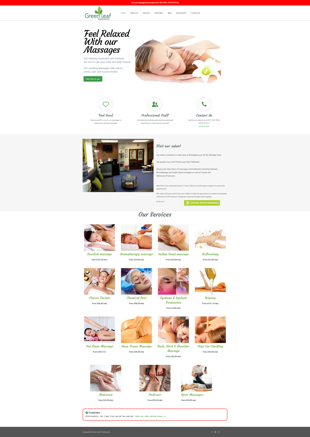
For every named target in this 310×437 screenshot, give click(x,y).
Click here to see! (93, 79)
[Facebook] (212, 432)
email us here (204, 126)
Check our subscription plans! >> (150, 416)
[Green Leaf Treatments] (98, 12)
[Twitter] (215, 432)
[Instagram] (218, 432)
